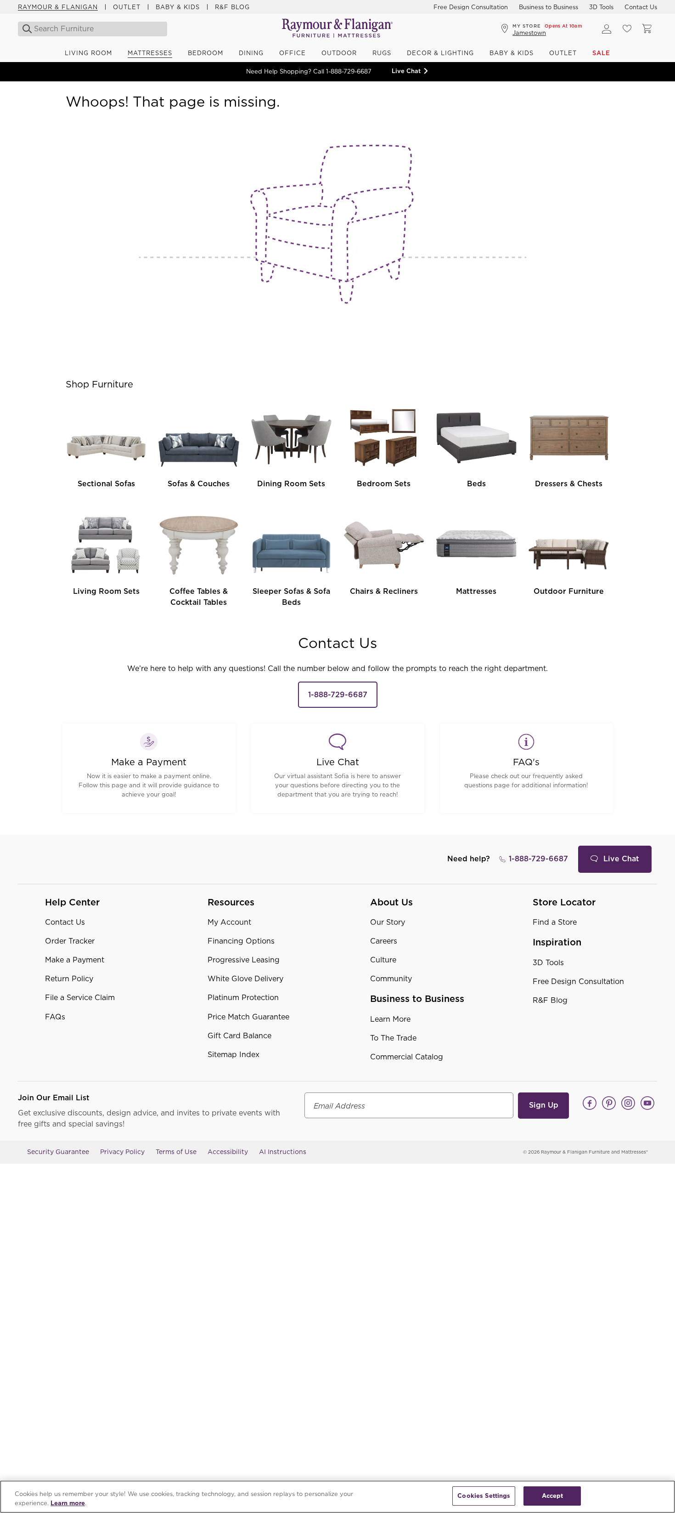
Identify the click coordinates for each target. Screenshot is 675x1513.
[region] (337, 1496)
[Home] (337, 28)
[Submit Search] (24, 28)
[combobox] (93, 28)
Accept (552, 1495)
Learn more (68, 1503)
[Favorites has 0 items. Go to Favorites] (626, 29)
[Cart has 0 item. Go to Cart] (647, 29)
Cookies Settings (483, 1495)
